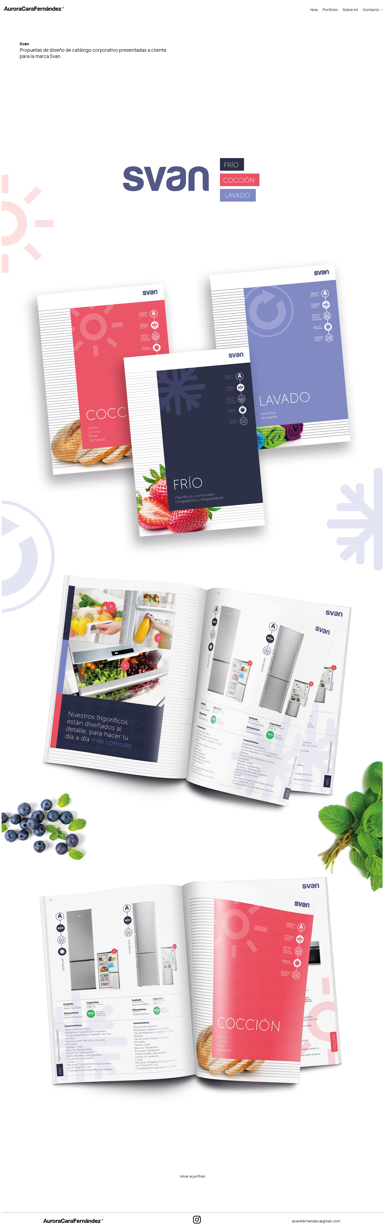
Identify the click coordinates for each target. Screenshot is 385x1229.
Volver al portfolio (192, 1176)
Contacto (371, 9)
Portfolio (330, 9)
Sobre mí (350, 9)
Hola (314, 9)
